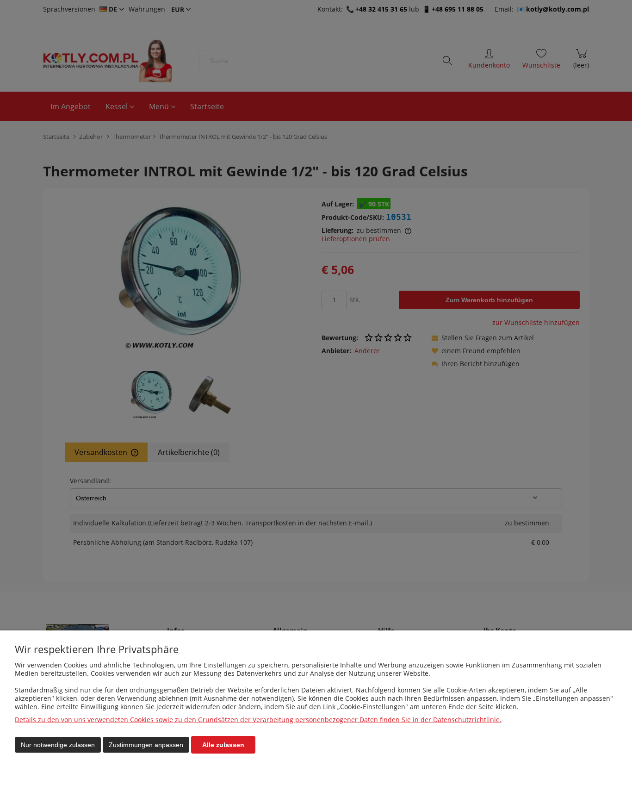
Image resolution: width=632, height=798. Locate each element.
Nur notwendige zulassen (58, 744)
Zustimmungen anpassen (146, 744)
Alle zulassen (223, 744)
